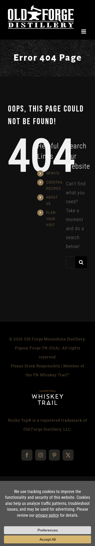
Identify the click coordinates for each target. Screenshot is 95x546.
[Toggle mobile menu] (84, 35)
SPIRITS (52, 177)
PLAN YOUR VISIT (51, 222)
